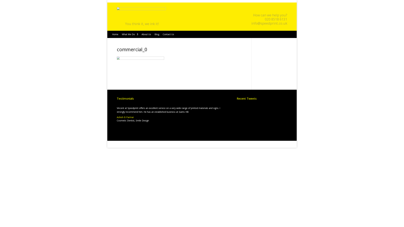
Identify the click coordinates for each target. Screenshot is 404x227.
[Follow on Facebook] (272, 9)
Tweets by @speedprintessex (252, 108)
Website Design (168, 144)
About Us (146, 34)
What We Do (128, 34)
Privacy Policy (201, 144)
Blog (156, 34)
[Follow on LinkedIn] (284, 9)
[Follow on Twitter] (278, 9)
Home (115, 34)
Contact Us (168, 34)
